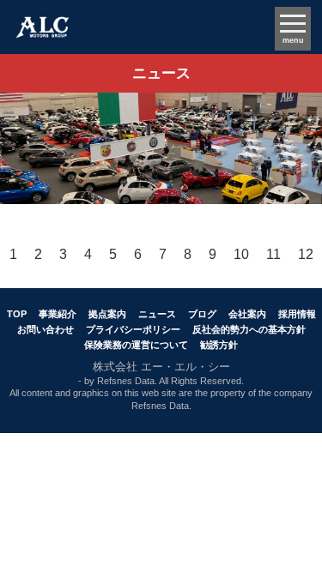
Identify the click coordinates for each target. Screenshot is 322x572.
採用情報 (297, 314)
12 (305, 254)
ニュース (157, 314)
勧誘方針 (219, 345)
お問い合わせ (45, 329)
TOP (17, 314)
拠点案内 (107, 314)
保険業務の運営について (136, 345)
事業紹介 (57, 314)
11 (273, 254)
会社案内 (247, 314)
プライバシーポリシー (133, 329)
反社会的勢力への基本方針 (249, 329)
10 (241, 254)
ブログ (202, 314)
